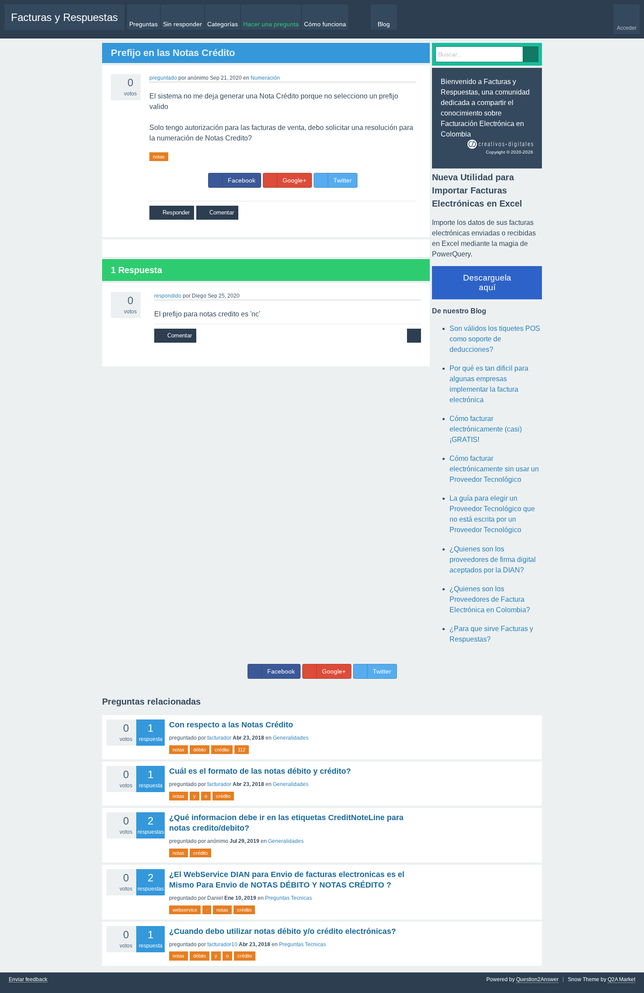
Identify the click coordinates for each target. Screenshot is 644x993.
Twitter (342, 180)
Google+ (294, 180)
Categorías (222, 24)
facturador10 (222, 944)
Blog (384, 24)
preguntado (163, 78)
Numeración (265, 78)
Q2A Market (621, 979)
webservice (185, 909)
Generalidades (290, 738)
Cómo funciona (325, 24)
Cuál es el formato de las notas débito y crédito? (260, 771)
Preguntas (143, 24)
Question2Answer (537, 979)
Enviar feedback (28, 979)
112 (241, 749)
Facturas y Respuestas (64, 17)
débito (199, 749)
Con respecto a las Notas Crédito (231, 724)
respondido (167, 296)
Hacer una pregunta (271, 24)
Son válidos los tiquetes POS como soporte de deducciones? (494, 339)
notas (159, 156)
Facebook (241, 180)
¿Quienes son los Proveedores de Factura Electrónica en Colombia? (489, 599)
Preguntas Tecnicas (288, 898)
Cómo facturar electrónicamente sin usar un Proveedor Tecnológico (494, 469)
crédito (222, 749)
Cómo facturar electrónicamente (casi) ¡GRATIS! (485, 429)
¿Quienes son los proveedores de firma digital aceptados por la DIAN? (492, 559)
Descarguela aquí (487, 282)
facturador (219, 738)
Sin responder (182, 24)
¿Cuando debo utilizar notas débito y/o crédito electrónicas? (282, 931)
